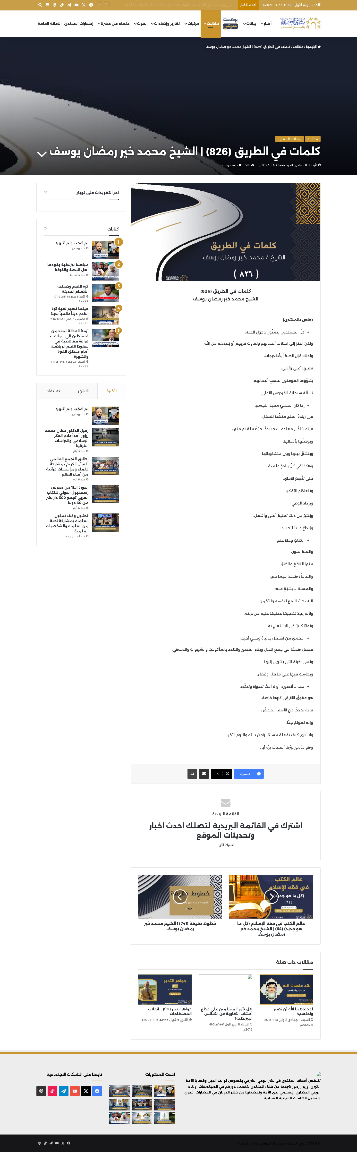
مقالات (213, 23)
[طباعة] (192, 774)
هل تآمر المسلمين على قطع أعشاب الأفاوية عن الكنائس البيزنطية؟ (226, 1014)
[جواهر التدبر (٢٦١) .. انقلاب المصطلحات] (165, 989)
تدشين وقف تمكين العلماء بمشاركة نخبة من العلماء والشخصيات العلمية (180, 5)
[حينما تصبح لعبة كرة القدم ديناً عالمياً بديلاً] (105, 315)
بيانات (251, 23)
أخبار (268, 23)
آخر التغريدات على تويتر (97, 192)
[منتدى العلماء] (300, 23)
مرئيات (193, 23)
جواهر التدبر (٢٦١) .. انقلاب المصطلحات (170, 1011)
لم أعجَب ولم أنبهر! (72, 243)
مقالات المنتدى (289, 139)
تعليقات (52, 391)
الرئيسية (312, 47)
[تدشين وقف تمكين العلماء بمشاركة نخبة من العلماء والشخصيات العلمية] (105, 522)
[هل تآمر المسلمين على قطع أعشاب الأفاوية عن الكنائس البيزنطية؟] (225, 989)
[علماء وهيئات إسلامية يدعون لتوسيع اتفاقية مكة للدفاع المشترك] (119, 1105)
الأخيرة (112, 391)
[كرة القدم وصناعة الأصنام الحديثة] (105, 293)
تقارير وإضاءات (167, 23)
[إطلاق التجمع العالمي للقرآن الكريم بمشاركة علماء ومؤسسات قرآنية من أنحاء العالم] (105, 466)
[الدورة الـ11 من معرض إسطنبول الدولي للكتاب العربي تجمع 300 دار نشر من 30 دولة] (105, 494)
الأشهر (83, 391)
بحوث (141, 23)
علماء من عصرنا (115, 23)
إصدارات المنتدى (78, 23)
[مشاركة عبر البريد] (204, 774)
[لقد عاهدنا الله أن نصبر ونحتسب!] (286, 989)
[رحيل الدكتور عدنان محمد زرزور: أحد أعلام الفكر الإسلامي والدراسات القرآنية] (105, 437)
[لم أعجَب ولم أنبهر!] (105, 250)
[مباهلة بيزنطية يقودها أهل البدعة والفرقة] (105, 271)
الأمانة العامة (49, 23)
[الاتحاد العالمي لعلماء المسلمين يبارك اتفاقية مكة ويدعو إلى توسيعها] (164, 1118)
